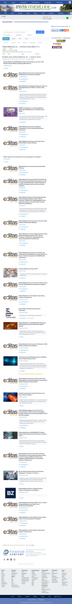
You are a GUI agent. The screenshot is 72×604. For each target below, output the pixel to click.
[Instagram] (14, 559)
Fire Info (23, 583)
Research (37, 54)
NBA (12, 580)
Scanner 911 (64, 573)
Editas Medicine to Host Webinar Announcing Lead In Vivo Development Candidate (32, 518)
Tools (26, 38)
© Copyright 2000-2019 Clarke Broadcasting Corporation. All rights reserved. (36, 602)
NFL (12, 577)
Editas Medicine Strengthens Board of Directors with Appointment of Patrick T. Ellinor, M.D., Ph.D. (33, 87)
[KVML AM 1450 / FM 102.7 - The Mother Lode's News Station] (61, 40)
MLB (12, 579)
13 (27, 59)
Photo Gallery (64, 582)
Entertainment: (35, 570)
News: (2, 570)
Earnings (32, 318)
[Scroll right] (70, 2)
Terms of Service (32, 599)
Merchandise (54, 573)
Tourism (3, 586)
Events (23, 571)
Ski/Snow (13, 574)
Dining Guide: (45, 570)
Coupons (64, 583)
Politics (2, 580)
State (12, 13)
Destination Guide (25, 579)
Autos (53, 574)
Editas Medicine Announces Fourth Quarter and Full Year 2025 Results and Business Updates (33, 283)
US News (20, 13)
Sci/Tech (3, 585)
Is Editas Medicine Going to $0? (29, 269)
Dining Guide (48, 2)
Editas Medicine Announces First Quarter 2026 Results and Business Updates (33, 221)
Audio (63, 571)
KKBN (33, 585)
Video (63, 576)
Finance (43, 588)
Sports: (13, 576)
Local (5, 13)
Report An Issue (57, 596)
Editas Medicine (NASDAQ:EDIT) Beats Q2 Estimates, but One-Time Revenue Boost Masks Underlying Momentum (23, 62)
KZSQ (33, 583)
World (28, 13)
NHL (12, 582)
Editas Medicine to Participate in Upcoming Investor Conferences (32, 296)
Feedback (27, 596)
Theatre (33, 573)
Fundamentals (44, 586)
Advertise (43, 596)
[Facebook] (7, 559)
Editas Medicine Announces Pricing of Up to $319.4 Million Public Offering (32, 142)
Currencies (24, 42)
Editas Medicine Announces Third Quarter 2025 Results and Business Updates (33, 344)
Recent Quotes (6, 35)
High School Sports (15, 586)
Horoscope (34, 574)
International (32, 42)
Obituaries (60, 13)
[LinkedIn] (11, 559)
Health (23, 574)
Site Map (35, 596)
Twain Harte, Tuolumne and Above (45, 578)
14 (29, 59)
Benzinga (21, 405)
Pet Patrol (24, 582)
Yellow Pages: (65, 585)
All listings (44, 571)
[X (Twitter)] (4, 559)
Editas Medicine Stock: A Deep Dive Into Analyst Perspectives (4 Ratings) (30, 489)
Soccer (12, 583)
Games (33, 576)
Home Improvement (46, 589)
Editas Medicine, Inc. (24, 79)
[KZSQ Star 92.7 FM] (56, 44)
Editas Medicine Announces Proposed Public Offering (32, 167)
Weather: (13, 570)
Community (24, 2)
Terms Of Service (34, 555)
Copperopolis (44, 583)
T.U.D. (63, 580)
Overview (13, 42)
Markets (6, 38)
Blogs (23, 576)
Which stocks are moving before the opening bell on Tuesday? (22, 157)
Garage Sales (54, 580)
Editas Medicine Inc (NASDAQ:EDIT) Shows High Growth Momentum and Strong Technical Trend (32, 434)
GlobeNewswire (23, 81)
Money (35, 13)
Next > (32, 59)
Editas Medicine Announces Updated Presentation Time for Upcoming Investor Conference (31, 128)
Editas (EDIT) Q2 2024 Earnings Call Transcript (29, 309)
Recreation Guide (25, 580)
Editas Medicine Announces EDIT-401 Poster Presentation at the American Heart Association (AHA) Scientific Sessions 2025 (33, 380)
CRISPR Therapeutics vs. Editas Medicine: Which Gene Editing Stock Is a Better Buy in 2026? (32, 109)
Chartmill (6, 68)
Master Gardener (45, 592)
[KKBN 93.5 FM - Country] (57, 47)
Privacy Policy (41, 599)
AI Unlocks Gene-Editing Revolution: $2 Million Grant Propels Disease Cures (33, 357)
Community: (25, 570)
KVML (33, 582)
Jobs (53, 571)
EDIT (37, 47)
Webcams (51, 13)
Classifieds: (54, 570)
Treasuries (40, 42)
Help (49, 596)
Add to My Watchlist (27, 51)
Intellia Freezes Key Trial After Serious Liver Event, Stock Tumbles (32, 394)
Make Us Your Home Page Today (59, 26)
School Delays (4, 583)
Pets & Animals (55, 582)
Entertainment (35, 2)
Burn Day (13, 571)
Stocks (13, 38)
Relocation (44, 591)
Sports (13, 2)
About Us (20, 596)
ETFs (20, 38)
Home (12, 596)
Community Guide (25, 577)
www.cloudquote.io (30, 551)
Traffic (43, 13)
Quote (9, 54)
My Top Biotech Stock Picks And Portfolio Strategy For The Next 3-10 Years (31, 472)
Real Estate (59, 2)
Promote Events (55, 577)
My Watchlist (19, 35)
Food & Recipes (35, 577)
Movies (33, 571)
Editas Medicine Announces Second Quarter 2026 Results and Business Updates (32, 73)
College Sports (14, 585)
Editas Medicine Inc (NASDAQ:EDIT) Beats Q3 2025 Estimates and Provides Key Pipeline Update (32, 324)
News (5, 2)
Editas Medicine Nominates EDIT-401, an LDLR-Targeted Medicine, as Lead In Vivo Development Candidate (33, 504)
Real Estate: (45, 585)
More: (63, 570)
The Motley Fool (23, 278)
